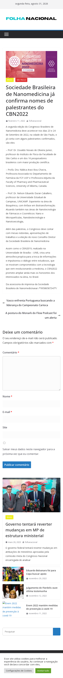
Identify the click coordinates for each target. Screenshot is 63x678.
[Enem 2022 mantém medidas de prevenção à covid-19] (13, 609)
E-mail (7, 412)
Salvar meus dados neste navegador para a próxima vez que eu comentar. (29, 451)
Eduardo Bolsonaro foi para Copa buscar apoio (41, 572)
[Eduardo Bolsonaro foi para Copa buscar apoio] (13, 574)
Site (5, 427)
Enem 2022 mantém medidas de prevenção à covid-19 (42, 607)
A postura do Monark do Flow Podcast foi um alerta (31, 315)
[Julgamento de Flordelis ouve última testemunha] (13, 592)
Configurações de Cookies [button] (19, 670)
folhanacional (35, 121)
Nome (7, 396)
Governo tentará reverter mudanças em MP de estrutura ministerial (28, 529)
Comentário (11, 352)
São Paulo (21, 80)
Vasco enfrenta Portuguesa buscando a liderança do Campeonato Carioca (30, 303)
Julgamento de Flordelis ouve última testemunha (42, 589)
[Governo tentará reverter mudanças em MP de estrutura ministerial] (31, 495)
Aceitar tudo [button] (43, 670)
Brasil (9, 80)
